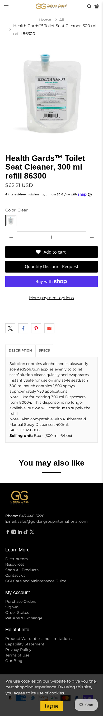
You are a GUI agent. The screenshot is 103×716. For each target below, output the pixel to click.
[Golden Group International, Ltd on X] (32, 533)
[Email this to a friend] (49, 328)
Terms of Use (17, 655)
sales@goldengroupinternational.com (53, 521)
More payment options (51, 297)
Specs (44, 350)
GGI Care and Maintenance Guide (35, 581)
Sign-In (11, 607)
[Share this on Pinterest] (36, 328)
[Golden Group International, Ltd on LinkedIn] (19, 533)
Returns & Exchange (23, 618)
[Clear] (10, 220)
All (61, 20)
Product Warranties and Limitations (38, 638)
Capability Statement (24, 644)
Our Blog (13, 660)
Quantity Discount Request (51, 266)
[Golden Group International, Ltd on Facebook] (7, 533)
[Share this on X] (10, 328)
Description (20, 350)
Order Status (17, 612)
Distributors (16, 558)
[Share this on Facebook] (23, 328)
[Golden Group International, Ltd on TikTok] (26, 533)
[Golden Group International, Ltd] (51, 6)
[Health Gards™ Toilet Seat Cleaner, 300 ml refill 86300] (51, 92)
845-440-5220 (31, 515)
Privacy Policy (18, 649)
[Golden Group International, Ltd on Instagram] (13, 533)
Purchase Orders (20, 601)
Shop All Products (22, 569)
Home (45, 20)
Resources (14, 564)
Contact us (15, 575)
